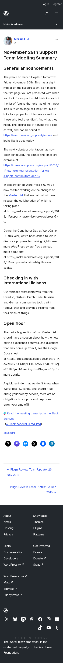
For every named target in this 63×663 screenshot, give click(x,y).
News (7, 522)
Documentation (13, 552)
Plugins (37, 528)
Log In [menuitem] (45, 3)
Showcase (40, 515)
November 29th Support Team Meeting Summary (31, 54)
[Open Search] (47, 13)
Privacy (8, 534)
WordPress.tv (14, 564)
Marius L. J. (21, 39)
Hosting (8, 528)
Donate (39, 558)
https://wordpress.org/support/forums (28, 135)
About (7, 515)
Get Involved (41, 546)
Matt (8, 582)
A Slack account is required (23, 424)
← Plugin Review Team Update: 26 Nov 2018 (29, 472)
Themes (38, 522)
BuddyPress (13, 595)
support (9, 433)
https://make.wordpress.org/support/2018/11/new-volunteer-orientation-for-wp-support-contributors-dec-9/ (31, 171)
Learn (7, 546)
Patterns (38, 534)
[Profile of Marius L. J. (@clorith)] (8, 42)
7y (15, 43)
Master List (16, 195)
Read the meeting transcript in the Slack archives (31, 416)
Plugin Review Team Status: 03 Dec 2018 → (33, 489)
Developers (11, 558)
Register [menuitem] (57, 3)
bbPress (11, 588)
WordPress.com (15, 576)
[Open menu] (57, 13)
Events (37, 552)
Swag (38, 564)
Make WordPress (13, 24)
